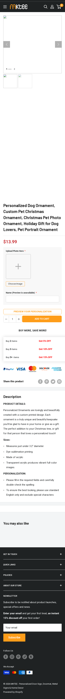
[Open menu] (5, 6)
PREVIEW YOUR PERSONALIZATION (33, 311)
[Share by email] (59, 381)
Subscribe (14, 637)
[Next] (58, 44)
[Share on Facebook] (40, 381)
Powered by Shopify (13, 692)
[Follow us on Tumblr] (31, 656)
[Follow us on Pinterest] (18, 656)
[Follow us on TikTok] (24, 656)
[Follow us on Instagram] (12, 656)
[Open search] (46, 7)
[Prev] (6, 44)
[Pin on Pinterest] (46, 381)
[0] (59, 7)
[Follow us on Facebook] (5, 656)
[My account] (52, 7)
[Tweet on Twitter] (53, 381)
